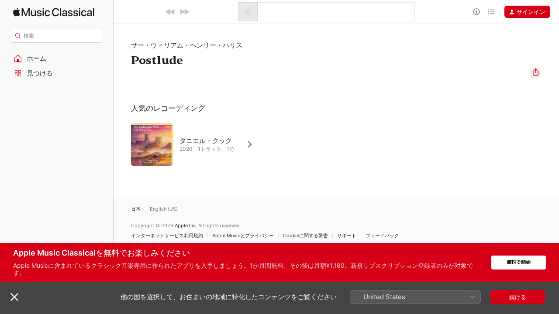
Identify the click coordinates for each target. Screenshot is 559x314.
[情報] (476, 12)
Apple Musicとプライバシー (243, 235)
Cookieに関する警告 (305, 235)
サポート (346, 235)
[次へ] (184, 12)
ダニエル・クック (205, 141)
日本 (136, 209)
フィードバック (382, 235)
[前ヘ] (170, 12)
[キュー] (491, 12)
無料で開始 (519, 262)
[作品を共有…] (535, 73)
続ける (517, 297)
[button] (56, 58)
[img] (53, 12)
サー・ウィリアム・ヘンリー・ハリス (186, 45)
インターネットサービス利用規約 (167, 235)
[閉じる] (14, 297)
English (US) (164, 209)
